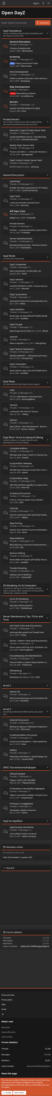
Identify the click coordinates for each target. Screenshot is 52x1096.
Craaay (23, 635)
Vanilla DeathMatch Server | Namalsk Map (28, 137)
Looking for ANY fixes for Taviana (24, 411)
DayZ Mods (9, 255)
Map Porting (16, 523)
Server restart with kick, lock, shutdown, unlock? (30, 647)
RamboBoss (26, 247)
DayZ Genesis (16, 279)
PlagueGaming (28, 782)
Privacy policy (6, 1000)
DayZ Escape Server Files (20, 331)
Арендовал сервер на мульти (23, 810)
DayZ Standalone (12, 30)
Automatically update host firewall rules (27, 632)
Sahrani (13, 419)
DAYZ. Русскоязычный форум (19, 767)
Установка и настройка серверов (27, 788)
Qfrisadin (25, 288)
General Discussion (20, 41)
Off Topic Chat (17, 211)
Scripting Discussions (20, 493)
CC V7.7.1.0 (14, 166)
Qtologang (25, 81)
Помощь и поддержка (21, 803)
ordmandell (26, 577)
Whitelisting (16, 670)
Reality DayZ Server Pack (22, 145)
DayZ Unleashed (18, 264)
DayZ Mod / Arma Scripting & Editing (23, 437)
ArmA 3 (7, 709)
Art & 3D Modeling (19, 598)
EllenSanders (27, 51)
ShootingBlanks (28, 399)
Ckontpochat (27, 358)
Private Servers (11, 119)
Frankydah (31, 217)
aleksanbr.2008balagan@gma (35, 946)
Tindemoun (27, 664)
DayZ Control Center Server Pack (26, 160)
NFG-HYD (25, 487)
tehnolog (24, 205)
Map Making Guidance (23, 93)
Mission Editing (17, 553)
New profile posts (8, 1032)
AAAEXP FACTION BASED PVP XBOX (25, 108)
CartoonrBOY (27, 759)
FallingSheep (40, 343)
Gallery (13, 750)
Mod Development (19, 71)
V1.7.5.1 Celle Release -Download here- (26, 396)
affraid (45, 331)
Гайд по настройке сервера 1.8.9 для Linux (28, 795)
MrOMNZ (25, 700)
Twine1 (25, 812)
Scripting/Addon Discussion (23, 734)
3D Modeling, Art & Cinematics (19, 585)
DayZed (13, 336)
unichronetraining (29, 190)
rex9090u (24, 318)
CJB (21, 547)
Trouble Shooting (18, 568)
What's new (7, 1021)
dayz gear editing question (21, 605)
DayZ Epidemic (17, 309)
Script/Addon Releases (21, 463)
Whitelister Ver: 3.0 (18, 677)
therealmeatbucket (29, 139)
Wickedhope (26, 608)
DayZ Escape (16, 324)
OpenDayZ (15, 181)
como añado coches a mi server (23, 833)
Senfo (24, 273)
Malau (22, 303)
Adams (25, 472)
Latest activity (6, 1037)
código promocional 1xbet (24, 63)
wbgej (12, 217)
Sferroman (25, 729)
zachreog (35, 166)
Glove (24, 532)
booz (24, 111)
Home (3, 1009)
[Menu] (4, 3)
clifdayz (25, 414)
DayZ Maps (9, 381)
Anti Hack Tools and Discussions (26, 625)
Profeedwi (25, 232)
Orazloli (25, 457)
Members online (14, 847)
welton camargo (29, 836)
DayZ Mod (15, 196)
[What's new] (43, 3)
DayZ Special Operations (22, 348)
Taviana (13, 404)
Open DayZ (13, 13)
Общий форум (17, 773)
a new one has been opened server (25, 202)
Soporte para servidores (22, 827)
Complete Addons (18, 448)
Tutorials (14, 508)
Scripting (15, 56)
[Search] (48, 3)
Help (3, 1004)
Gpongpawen (27, 154)
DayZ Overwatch (18, 364)
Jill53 (21, 502)
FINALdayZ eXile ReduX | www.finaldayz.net (28, 756)
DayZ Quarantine (18, 294)
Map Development (20, 86)
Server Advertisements (21, 238)
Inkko (23, 744)
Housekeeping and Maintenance (26, 655)
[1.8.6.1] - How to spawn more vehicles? (26, 499)
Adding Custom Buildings (20, 574)
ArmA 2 (7, 685)
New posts (5, 1027)
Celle (12, 390)
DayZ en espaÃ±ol (12, 821)
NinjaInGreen (27, 797)
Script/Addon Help (19, 478)
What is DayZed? (17, 343)
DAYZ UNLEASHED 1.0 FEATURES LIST (25, 271)
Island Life (15, 691)
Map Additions (17, 538)
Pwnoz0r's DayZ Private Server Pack (27, 130)
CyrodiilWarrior (27, 96)
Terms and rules (7, 995)
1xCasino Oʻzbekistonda (20, 48)
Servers (14, 101)
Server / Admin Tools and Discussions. (29, 640)
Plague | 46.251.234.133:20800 (22, 780)
